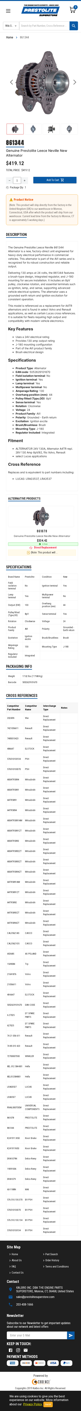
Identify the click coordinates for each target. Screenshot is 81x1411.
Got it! (48, 1404)
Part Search (51, 1254)
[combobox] (44, 26)
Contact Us (18, 1272)
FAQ (14, 1266)
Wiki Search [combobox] (11, 25)
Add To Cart (53, 180)
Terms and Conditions (57, 1266)
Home (9, 37)
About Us (17, 1260)
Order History (52, 1260)
